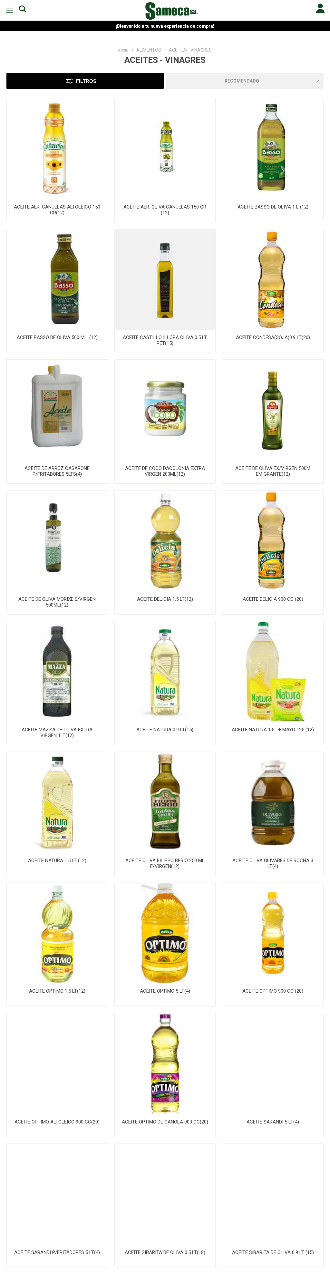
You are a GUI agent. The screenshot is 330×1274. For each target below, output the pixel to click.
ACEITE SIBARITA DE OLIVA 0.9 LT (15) (273, 1252)
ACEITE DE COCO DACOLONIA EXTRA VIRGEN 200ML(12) (165, 471)
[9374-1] (57, 410)
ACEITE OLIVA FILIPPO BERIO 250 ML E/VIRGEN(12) (165, 863)
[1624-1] (165, 541)
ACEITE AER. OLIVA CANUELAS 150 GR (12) (164, 210)
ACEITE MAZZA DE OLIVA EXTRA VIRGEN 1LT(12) (57, 732)
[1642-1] (272, 932)
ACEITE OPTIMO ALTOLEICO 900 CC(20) (57, 1122)
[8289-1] (272, 802)
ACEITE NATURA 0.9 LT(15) (164, 730)
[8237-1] (57, 279)
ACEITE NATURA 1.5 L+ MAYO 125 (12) (273, 730)
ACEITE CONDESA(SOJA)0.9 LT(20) (273, 337)
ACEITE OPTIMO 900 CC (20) (272, 991)
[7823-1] (165, 671)
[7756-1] (165, 802)
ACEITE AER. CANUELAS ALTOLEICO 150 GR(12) (57, 210)
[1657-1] (57, 1063)
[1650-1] (57, 1194)
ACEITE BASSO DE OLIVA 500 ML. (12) (57, 337)
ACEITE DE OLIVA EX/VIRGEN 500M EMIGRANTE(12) (272, 471)
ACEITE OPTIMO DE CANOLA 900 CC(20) (165, 1122)
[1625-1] (165, 932)
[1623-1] (57, 932)
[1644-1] (165, 1063)
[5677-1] (57, 541)
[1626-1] (165, 1194)
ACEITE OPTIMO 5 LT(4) (165, 991)
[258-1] (57, 671)
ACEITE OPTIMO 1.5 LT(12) (57, 991)
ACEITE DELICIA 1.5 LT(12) (165, 599)
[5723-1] (57, 148)
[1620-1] (272, 541)
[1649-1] (272, 1063)
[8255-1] (272, 148)
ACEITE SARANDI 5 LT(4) (273, 1122)
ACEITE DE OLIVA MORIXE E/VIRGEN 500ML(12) (57, 602)
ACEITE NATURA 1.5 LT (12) (57, 860)
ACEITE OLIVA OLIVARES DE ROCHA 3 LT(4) (272, 863)
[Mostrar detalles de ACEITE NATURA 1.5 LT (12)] (57, 802)
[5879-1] (272, 410)
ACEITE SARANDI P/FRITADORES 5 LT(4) (57, 1252)
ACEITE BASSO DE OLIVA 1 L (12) (273, 207)
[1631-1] (272, 279)
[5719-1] (165, 148)
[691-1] (165, 410)
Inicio (123, 50)
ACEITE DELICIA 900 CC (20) (273, 599)
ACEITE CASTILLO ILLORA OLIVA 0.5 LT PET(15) (165, 340)
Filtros (86, 81)
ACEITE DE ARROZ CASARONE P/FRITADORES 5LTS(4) (57, 471)
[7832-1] (272, 671)
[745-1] (165, 279)
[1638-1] (272, 1194)
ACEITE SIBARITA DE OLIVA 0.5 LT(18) (165, 1252)
